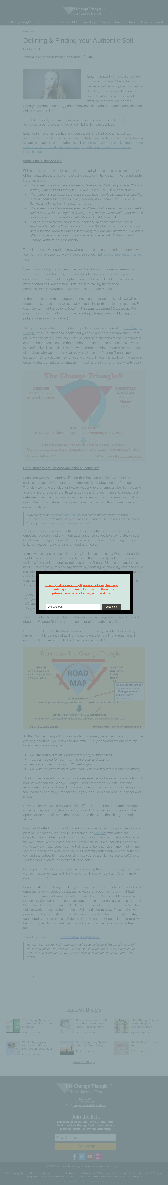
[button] (124, 579)
